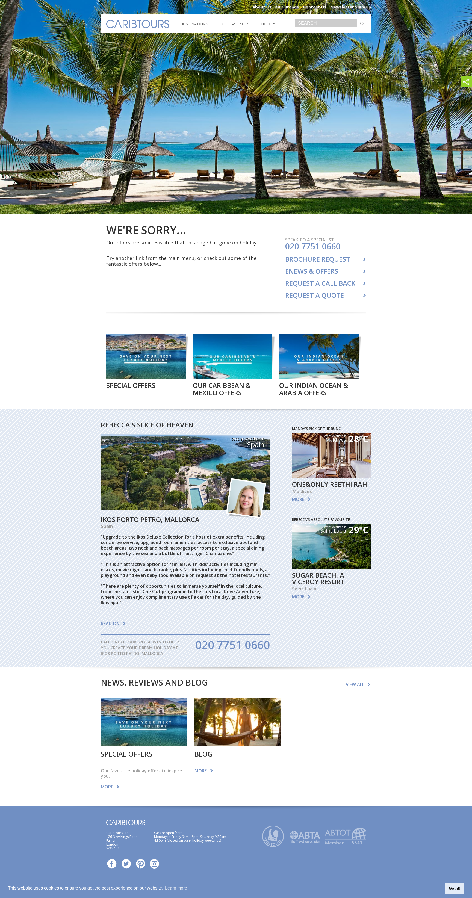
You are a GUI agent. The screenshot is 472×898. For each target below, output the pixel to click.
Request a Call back (320, 283)
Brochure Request (317, 259)
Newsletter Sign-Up (350, 7)
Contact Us (314, 7)
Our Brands (287, 7)
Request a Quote (314, 295)
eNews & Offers (311, 271)
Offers (268, 24)
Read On (110, 623)
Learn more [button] (176, 888)
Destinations (194, 24)
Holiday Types (234, 24)
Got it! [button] (455, 888)
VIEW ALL (355, 684)
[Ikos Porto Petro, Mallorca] (185, 508)
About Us (262, 7)
